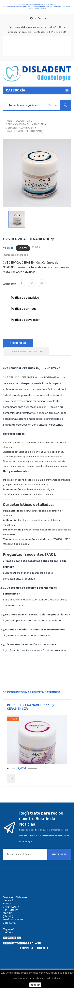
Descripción (18, 343)
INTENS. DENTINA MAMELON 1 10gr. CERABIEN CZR (31, 707)
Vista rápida (37, 741)
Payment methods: (8, 931)
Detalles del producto (26, 351)
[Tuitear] (32, 283)
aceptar (35, 984)
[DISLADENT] (37, 7)
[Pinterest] (42, 283)
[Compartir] (21, 283)
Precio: (11, 768)
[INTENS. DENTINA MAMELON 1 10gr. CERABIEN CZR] (11, 778)
